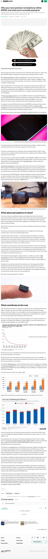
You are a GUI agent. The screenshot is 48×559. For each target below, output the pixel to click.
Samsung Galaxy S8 (8, 366)
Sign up (45, 499)
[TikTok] (46, 537)
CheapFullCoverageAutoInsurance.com (11, 68)
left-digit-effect (28, 161)
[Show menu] (1, 1)
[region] (24, 514)
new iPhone (23, 77)
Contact (18, 537)
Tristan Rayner (5, 16)
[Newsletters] (44, 537)
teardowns (13, 447)
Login (45, 1)
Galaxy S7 (3, 367)
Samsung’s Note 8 (8, 77)
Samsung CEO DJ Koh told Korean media (11, 481)
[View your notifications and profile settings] (46, 508)
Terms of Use (19, 540)
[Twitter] (40, 537)
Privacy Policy (4, 543)
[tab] (4, 508)
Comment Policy (31, 496)
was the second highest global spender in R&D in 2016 (19, 440)
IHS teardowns (12, 364)
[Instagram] (35, 537)
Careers (3, 540)
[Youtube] (38, 537)
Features (3, 488)
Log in (42, 499)
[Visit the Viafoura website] (44, 529)
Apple (2, 490)
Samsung (5, 490)
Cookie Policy (19, 543)
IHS (24, 372)
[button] (24, 1)
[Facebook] (32, 537)
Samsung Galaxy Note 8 (9, 96)
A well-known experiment (7, 166)
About (2, 537)
